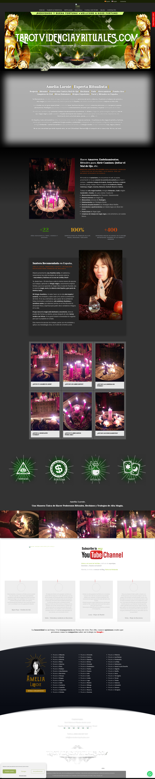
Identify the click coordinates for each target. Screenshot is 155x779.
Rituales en (58, 655)
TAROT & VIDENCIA (54, 10)
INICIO (41, 10)
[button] (149, 773)
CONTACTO (111, 10)
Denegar (23, 771)
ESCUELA (78, 10)
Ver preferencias (38, 771)
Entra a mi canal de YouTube (91, 563)
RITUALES (68, 10)
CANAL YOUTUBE (91, 10)
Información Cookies (22, 775)
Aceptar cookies (9, 771)
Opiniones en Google (96, 173)
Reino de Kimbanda (111, 569)
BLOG (102, 10)
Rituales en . (58, 680)
